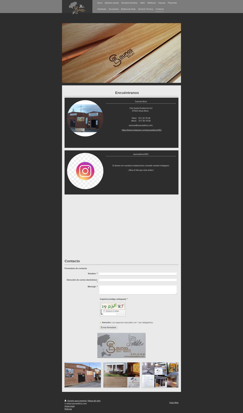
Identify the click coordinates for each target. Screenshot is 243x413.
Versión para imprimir (77, 401)
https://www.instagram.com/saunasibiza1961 (142, 130)
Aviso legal (70, 406)
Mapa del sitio (94, 401)
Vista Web (173, 403)
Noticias (68, 409)
